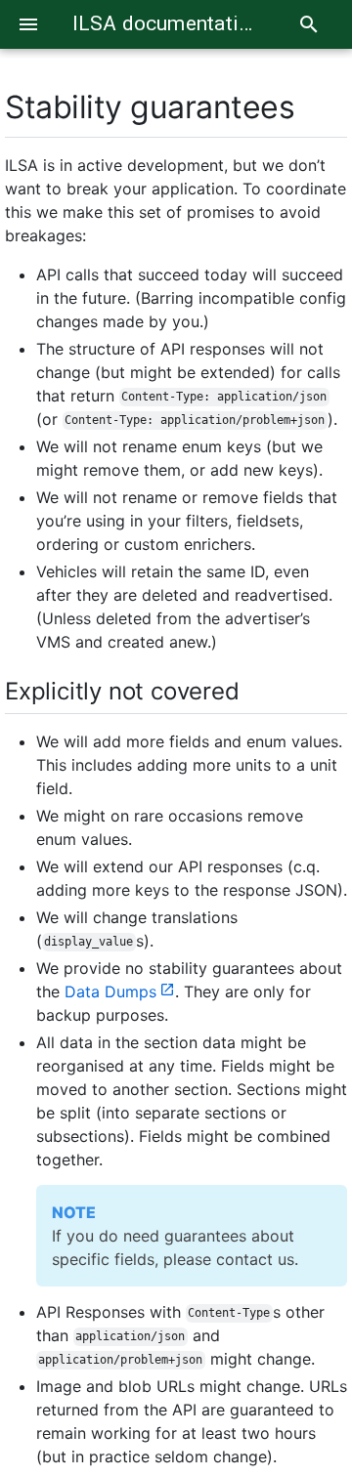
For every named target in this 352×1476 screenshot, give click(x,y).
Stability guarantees (149, 107)
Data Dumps (110, 991)
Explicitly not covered (122, 691)
